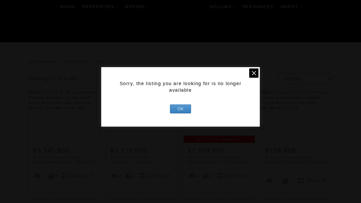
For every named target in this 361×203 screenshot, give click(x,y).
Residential (76, 61)
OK (180, 109)
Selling (221, 6)
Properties (98, 6)
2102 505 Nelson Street (296, 159)
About (289, 6)
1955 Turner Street (133, 159)
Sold (99, 61)
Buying (135, 6)
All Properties (43, 61)
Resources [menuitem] (258, 6)
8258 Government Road (63, 159)
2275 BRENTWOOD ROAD (217, 159)
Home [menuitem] (67, 6)
